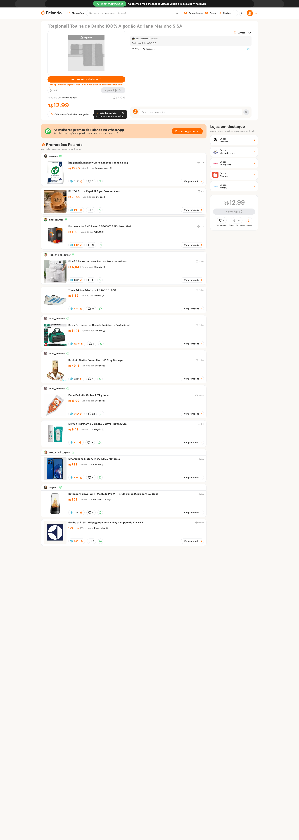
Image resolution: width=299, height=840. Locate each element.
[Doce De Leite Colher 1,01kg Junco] (55, 415)
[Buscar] (177, 13)
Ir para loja (232, 211)
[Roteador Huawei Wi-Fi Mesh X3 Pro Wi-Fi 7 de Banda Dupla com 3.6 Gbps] (55, 514)
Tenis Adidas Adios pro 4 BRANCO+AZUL (92, 290)
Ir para (111, 90)
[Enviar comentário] (246, 112)
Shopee (100, 196)
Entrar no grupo (185, 131)
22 (93, 413)
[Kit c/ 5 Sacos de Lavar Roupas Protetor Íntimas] (55, 281)
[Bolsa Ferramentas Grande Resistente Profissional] (55, 345)
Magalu (97, 429)
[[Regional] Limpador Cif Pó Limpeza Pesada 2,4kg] (55, 183)
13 (93, 245)
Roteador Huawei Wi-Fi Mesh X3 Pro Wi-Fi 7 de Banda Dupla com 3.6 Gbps (113, 494)
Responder (150, 49)
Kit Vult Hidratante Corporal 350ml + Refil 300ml (97, 423)
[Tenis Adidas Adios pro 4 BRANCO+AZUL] (55, 310)
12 (93, 308)
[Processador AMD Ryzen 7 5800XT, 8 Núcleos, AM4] (55, 246)
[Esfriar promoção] (72, 181)
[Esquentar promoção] (81, 181)
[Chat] (235, 13)
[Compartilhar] (100, 181)
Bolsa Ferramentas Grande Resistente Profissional (99, 325)
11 (92, 210)
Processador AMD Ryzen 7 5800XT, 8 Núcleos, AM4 (99, 226)
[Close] (122, 113)
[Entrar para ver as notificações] (242, 13)
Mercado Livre (100, 499)
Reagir (137, 48)
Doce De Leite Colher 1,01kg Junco (89, 395)
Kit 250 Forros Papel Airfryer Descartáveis (94, 191)
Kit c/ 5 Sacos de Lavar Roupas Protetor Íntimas (97, 261)
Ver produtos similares (85, 79)
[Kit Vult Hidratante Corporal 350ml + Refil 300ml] (55, 444)
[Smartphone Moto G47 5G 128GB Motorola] (55, 479)
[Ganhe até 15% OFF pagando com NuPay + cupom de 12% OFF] (55, 543)
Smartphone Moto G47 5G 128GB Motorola (94, 458)
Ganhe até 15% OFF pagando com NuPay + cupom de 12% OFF (105, 522)
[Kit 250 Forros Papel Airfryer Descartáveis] (55, 211)
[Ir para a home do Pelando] (51, 13)
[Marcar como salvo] (249, 220)
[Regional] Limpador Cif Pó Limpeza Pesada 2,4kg (98, 162)
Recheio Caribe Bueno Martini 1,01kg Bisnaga (95, 360)
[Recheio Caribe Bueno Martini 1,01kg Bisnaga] (55, 380)
